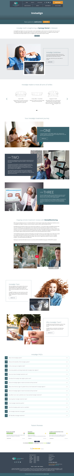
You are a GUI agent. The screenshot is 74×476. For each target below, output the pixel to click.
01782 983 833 (39, 2)
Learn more (50, 61)
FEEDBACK (41, 466)
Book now (57, 2)
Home (27, 2)
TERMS (38, 466)
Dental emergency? (52, 464)
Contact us (44, 138)
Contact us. (57, 465)
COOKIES (35, 466)
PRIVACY (32, 466)
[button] (28, 5)
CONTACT (32, 2)
